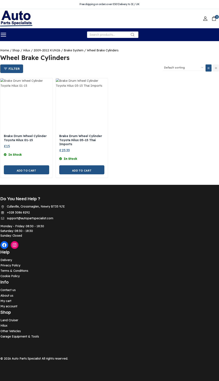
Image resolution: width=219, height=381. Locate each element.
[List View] (216, 68)
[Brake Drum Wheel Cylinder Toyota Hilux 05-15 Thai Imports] (82, 104)
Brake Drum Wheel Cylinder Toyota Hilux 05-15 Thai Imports (80, 140)
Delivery (6, 260)
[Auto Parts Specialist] (16, 18)
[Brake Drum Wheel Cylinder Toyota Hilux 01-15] (26, 104)
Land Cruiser (9, 320)
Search (133, 35)
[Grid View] (209, 68)
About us (6, 295)
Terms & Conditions (14, 271)
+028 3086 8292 (18, 212)
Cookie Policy (10, 276)
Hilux (3, 325)
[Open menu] (3, 34)
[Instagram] (14, 245)
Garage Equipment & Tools (19, 336)
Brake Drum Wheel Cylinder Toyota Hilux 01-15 (25, 138)
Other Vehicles (10, 331)
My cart (5, 301)
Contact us (8, 290)
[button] (26, 169)
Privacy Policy (10, 265)
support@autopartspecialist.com (30, 218)
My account (8, 306)
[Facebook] (4, 245)
